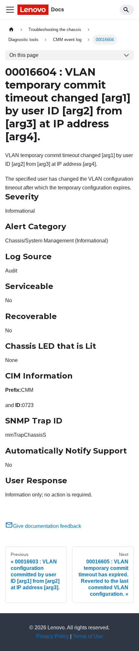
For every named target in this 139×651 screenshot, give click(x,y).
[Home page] (11, 30)
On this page (23, 55)
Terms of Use (88, 636)
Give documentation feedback (47, 526)
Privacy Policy (52, 636)
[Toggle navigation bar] (10, 10)
